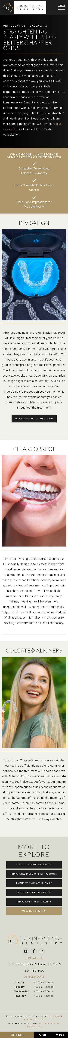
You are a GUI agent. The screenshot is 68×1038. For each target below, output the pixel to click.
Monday (19, 982)
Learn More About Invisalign (34, 418)
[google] (26, 951)
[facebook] (34, 951)
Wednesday (21, 991)
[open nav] (62, 7)
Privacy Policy (34, 1020)
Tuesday (19, 986)
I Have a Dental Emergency (34, 901)
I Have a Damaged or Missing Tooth (34, 874)
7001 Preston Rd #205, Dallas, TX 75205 (34, 964)
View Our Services (34, 911)
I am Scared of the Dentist (34, 892)
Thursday (20, 995)
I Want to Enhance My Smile (34, 883)
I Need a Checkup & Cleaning (34, 864)
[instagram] (41, 951)
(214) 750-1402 (34, 970)
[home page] (24, 7)
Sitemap (55, 1016)
